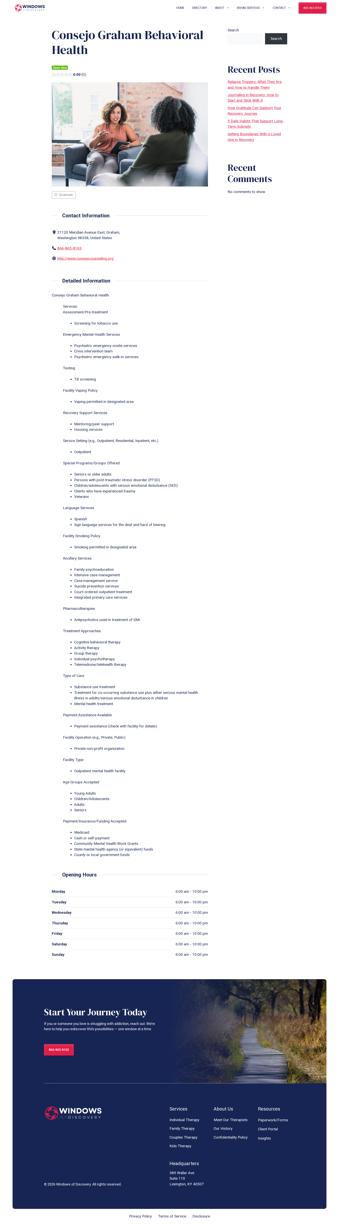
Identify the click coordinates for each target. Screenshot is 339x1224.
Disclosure (201, 1216)
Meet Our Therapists (231, 1120)
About (219, 8)
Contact (279, 8)
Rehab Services (248, 8)
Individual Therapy (184, 1120)
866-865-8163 (312, 8)
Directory (199, 8)
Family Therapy (182, 1128)
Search (233, 30)
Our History (223, 1128)
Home (180, 8)
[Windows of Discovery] (30, 8)
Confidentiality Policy (231, 1137)
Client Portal (268, 1129)
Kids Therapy (180, 1146)
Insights (264, 1138)
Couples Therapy (183, 1137)
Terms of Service (172, 1216)
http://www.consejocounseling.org (85, 258)
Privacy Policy (140, 1216)
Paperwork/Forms (273, 1120)
